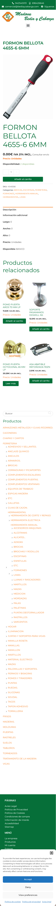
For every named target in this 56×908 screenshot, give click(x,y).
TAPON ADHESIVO (18, 706)
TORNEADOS (10, 753)
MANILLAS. (14, 645)
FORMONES (20, 570)
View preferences (28, 895)
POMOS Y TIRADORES (20, 678)
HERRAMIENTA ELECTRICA (25, 520)
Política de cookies (13, 902)
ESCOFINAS (20, 556)
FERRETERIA (10, 443)
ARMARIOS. (14, 460)
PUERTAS (8, 732)
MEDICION (19, 593)
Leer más (11, 383)
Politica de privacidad (31, 902)
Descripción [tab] (9, 209)
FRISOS (7, 716)
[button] (51, 853)
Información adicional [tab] (15, 215)
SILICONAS (14, 692)
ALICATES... (19, 537)
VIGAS (6, 764)
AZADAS (18, 542)
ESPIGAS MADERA (18, 493)
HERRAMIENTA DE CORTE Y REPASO (31, 515)
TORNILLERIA (15, 711)
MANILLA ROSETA (17, 641)
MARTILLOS (20, 584)
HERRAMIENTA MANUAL (24, 525)
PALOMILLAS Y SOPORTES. (22, 669)
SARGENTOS (20, 622)
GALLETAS (13, 503)
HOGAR (12, 626)
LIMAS (17, 575)
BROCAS (12, 465)
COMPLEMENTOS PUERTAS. (23, 479)
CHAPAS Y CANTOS (13, 438)
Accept (28, 879)
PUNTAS (12, 683)
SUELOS (7, 743)
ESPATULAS (20, 561)
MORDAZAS (20, 598)
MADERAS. (8, 721)
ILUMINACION (15, 631)
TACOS (11, 701)
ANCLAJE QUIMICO (18, 451)
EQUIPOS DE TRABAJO (20, 489)
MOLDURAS (9, 727)
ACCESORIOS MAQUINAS (27, 528)
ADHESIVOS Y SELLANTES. (22, 446)
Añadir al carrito (23, 179)
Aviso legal (46, 902)
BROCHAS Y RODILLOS (26, 551)
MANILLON (14, 650)
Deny (28, 887)
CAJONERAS (10, 433)
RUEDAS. (13, 687)
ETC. (10, 498)
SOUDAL (12, 697)
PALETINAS (20, 608)
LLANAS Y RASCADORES (27, 579)
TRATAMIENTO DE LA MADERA (20, 758)
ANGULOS (13, 456)
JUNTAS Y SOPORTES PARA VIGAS (26, 636)
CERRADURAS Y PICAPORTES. (24, 470)
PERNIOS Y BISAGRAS (20, 673)
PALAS (17, 603)
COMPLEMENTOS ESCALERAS (24, 475)
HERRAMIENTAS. (17, 512)
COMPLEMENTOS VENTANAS (24, 484)
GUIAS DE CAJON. (17, 507)
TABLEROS (9, 748)
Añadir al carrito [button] (14, 321)
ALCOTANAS (20, 533)
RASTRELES (9, 737)
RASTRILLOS (20, 617)
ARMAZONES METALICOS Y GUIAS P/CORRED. (28, 427)
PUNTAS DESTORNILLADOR (29, 612)
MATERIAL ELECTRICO (20, 659)
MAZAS (17, 589)
